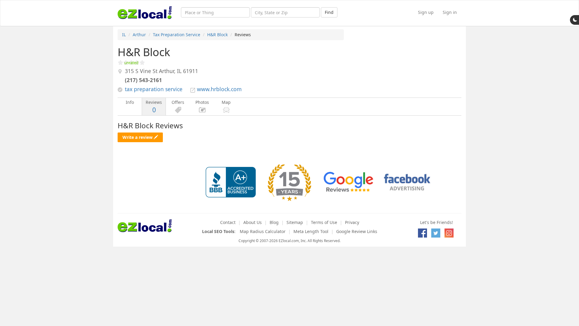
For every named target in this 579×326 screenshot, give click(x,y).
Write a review (138, 137)
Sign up (426, 12)
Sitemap (294, 222)
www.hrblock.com (219, 89)
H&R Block (217, 34)
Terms (324, 222)
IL (124, 34)
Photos (202, 102)
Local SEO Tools (218, 231)
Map (226, 102)
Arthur (139, 34)
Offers (178, 102)
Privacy (352, 222)
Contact (228, 222)
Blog (274, 222)
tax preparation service (153, 89)
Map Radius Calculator (263, 231)
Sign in (450, 12)
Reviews (154, 106)
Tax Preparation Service (176, 34)
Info (130, 102)
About (252, 222)
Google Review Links (356, 231)
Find (329, 12)
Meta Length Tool (310, 231)
